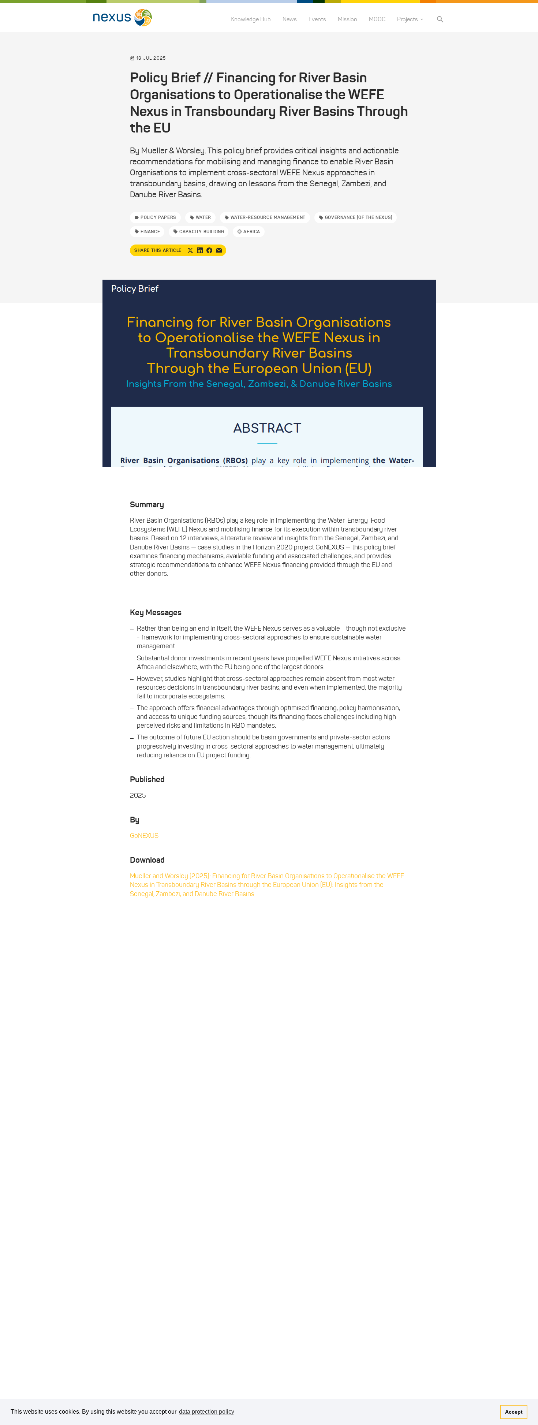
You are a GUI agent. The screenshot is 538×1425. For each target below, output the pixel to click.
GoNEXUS (144, 836)
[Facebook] (209, 250)
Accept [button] (514, 1412)
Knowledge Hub (251, 19)
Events (317, 19)
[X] (190, 250)
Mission (347, 19)
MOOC (377, 19)
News (290, 19)
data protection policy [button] (206, 1412)
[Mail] (219, 250)
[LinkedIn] (200, 250)
